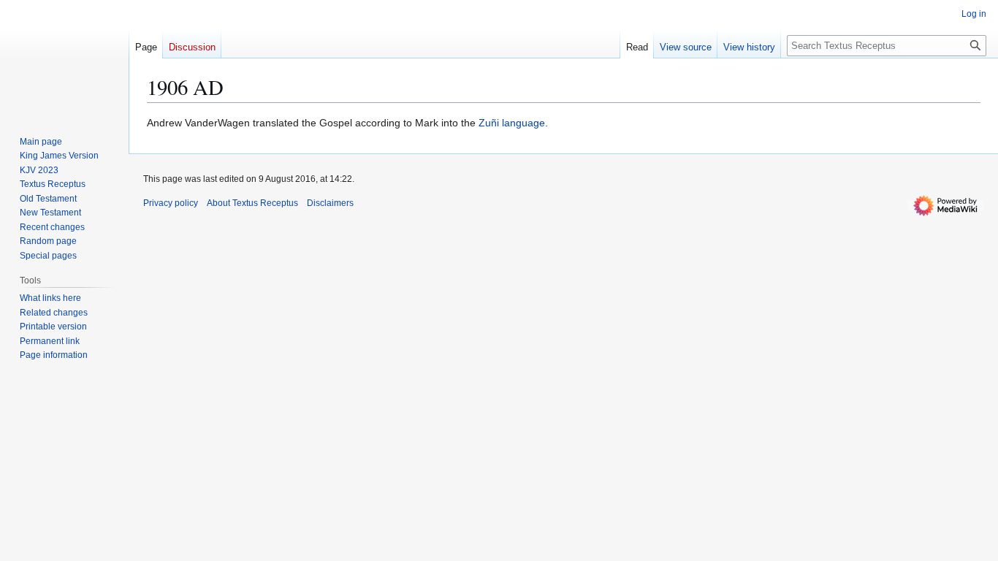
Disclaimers (330, 203)
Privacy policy (170, 203)
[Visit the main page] (64, 58)
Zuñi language (512, 123)
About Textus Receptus (252, 203)
